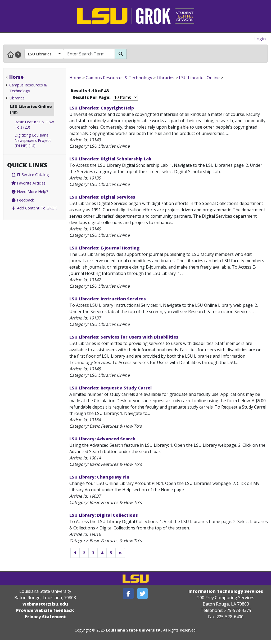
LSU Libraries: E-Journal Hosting (104, 248)
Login (260, 39)
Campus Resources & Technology (119, 78)
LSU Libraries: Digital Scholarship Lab (110, 159)
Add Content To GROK (36, 208)
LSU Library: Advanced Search (102, 439)
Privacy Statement (45, 617)
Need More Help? (32, 191)
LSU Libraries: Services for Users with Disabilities (123, 337)
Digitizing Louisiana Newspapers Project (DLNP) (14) (33, 140)
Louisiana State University (133, 630)
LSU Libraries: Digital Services (102, 197)
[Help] (18, 54)
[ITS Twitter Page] (142, 593)
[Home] (10, 54)
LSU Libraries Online (45, 53)
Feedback (25, 200)
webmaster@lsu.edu (45, 604)
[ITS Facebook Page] (128, 593)
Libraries (17, 97)
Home (16, 77)
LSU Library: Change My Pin (99, 477)
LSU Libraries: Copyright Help (101, 108)
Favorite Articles (31, 183)
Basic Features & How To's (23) (34, 124)
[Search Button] (121, 54)
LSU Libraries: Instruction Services (107, 299)
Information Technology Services (225, 591)
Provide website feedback (45, 610)
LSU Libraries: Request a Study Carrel (110, 388)
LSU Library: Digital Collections (103, 515)
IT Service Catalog (32, 174)
